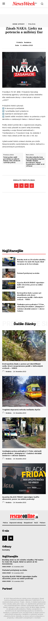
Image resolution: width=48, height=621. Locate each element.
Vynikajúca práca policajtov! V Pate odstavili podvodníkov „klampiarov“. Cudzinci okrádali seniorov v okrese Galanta (31, 307)
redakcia (27, 42)
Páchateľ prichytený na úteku (28, 273)
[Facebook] (16, 185)
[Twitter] (21, 185)
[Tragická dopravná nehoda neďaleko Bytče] (24, 391)
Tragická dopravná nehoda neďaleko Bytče (21, 410)
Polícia (31, 24)
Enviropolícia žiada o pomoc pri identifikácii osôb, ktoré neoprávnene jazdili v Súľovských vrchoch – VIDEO (30, 296)
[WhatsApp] (31, 185)
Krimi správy (19, 24)
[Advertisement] (24, 221)
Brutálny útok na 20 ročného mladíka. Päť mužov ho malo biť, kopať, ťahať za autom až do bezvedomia (31, 261)
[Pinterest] (26, 185)
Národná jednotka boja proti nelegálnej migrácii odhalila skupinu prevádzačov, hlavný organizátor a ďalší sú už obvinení (35, 161)
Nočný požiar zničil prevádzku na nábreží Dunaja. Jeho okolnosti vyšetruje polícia (11, 159)
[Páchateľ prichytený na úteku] (8, 273)
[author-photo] (3, 371)
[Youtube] (10, 538)
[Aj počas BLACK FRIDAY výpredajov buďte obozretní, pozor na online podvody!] (8, 284)
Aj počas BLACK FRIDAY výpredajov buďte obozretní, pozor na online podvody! (30, 284)
